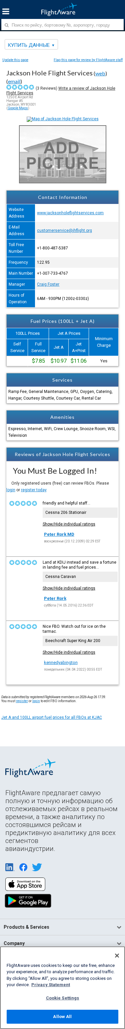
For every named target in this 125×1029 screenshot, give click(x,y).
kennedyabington (61, 662)
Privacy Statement (50, 984)
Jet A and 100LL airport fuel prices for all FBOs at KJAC (51, 717)
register (22, 701)
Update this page (15, 60)
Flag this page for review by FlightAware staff (88, 60)
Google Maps (18, 108)
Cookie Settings (62, 997)
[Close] (117, 955)
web (100, 73)
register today (34, 490)
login (10, 490)
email (14, 81)
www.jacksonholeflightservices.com (70, 213)
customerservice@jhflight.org (64, 230)
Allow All (62, 1016)
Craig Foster (48, 284)
